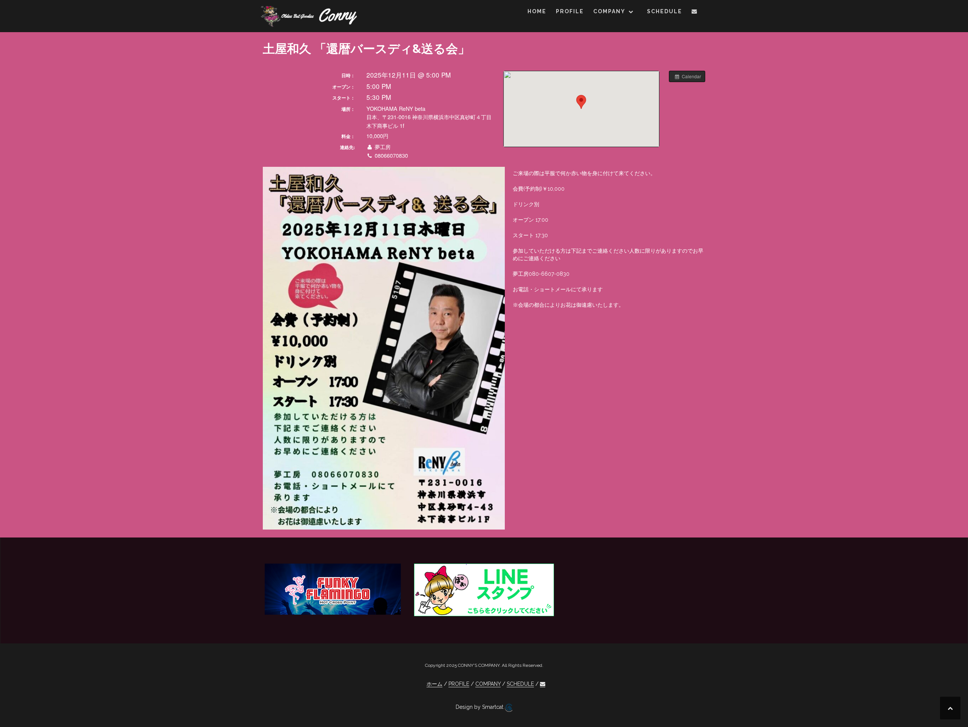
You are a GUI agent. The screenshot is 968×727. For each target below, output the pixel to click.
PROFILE (570, 11)
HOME (536, 11)
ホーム (434, 684)
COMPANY (609, 11)
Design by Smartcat (480, 707)
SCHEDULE (664, 11)
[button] (695, 13)
